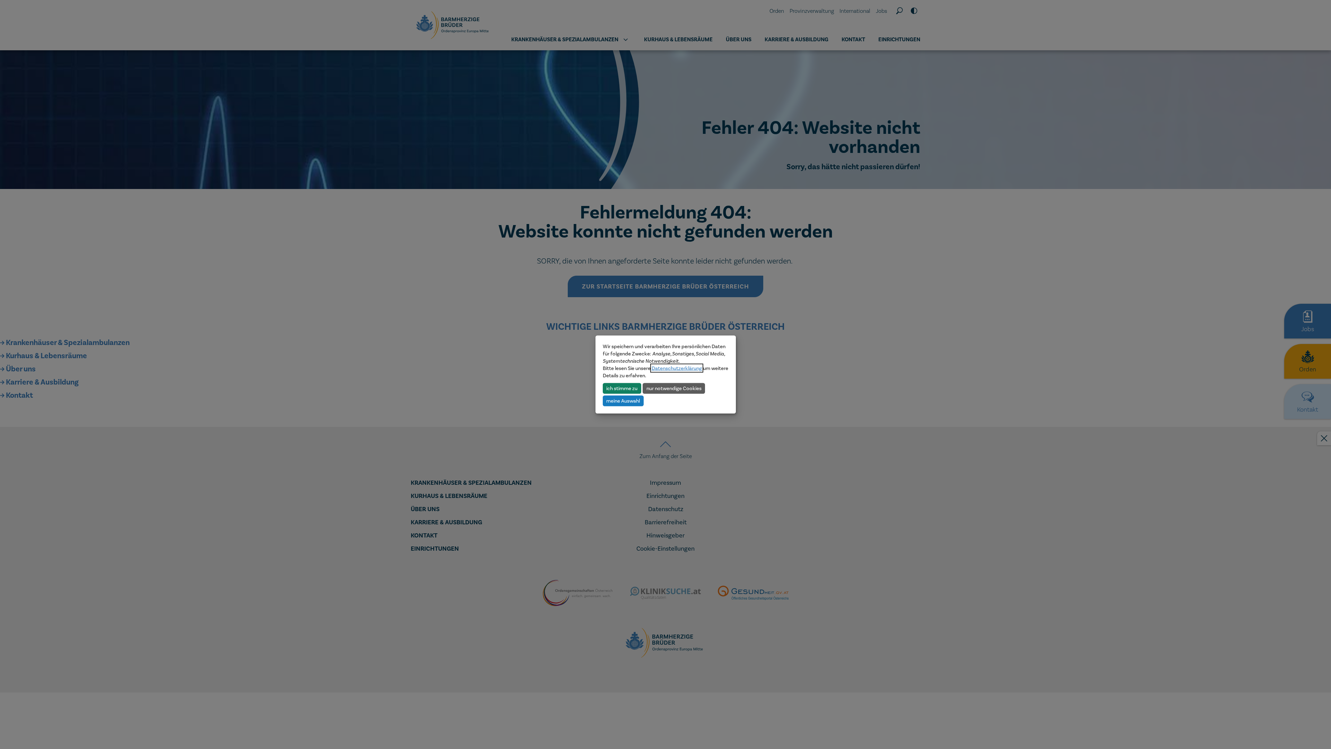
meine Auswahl (623, 400)
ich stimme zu (621, 388)
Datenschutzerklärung (677, 368)
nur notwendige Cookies (674, 388)
